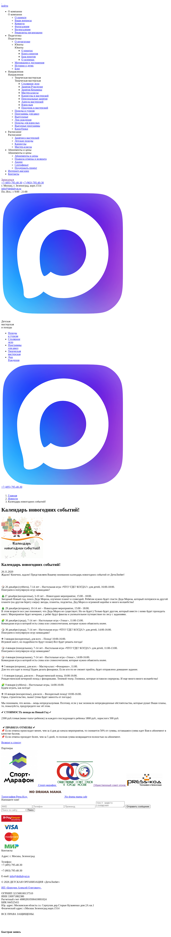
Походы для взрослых (27, 122)
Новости (13, 498)
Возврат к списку (11, 742)
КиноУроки (21, 128)
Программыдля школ (15, 347)
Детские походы (24, 140)
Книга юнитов (29, 53)
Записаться (7, 179)
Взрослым (27, 104)
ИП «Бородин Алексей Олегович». (21, 887)
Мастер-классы (30, 92)
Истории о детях (24, 65)
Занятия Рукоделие (32, 86)
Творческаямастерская (14, 353)
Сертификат (22, 164)
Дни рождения (23, 119)
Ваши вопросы (23, 20)
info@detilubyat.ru (11, 188)
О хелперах (27, 59)
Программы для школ (27, 113)
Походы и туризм (25, 110)
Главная (12, 495)
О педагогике (22, 41)
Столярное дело (30, 83)
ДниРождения (13, 359)
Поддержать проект (26, 168)
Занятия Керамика (31, 89)
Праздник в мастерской (34, 107)
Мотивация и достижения (29, 62)
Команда (20, 23)
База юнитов (28, 56)
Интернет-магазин (18, 171)
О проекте (20, 17)
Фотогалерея (22, 26)
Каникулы (20, 143)
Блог (17, 68)
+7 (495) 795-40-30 (11, 182)
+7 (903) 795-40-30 (33, 182)
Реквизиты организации (28, 32)
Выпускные (21, 116)
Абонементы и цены (26, 155)
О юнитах (27, 50)
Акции (19, 161)
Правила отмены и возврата (31, 158)
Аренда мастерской (32, 101)
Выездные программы (27, 125)
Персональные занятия (34, 98)
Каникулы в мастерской (35, 95)
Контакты (13, 174)
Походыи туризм (13, 335)
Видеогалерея (22, 29)
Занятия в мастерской (27, 137)
